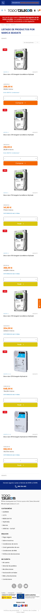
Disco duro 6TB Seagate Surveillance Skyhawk (18, 256)
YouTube (19, 593)
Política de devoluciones (11, 554)
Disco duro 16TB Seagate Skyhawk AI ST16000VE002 (20, 437)
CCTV (4, 515)
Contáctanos (7, 579)
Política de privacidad (11, 610)
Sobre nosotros (8, 541)
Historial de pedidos (10, 566)
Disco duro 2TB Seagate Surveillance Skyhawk (18, 135)
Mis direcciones (8, 569)
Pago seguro (7, 537)
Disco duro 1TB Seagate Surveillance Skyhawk (18, 195)
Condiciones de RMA (10, 551)
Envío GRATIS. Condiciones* (11, 92)
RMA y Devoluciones (9, 576)
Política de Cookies (30, 610)
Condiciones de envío (10, 544)
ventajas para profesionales (29, 2)
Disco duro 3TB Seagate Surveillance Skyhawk (18, 316)
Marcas (5, 525)
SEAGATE (35, 72)
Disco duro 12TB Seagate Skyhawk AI (15, 376)
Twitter (3, 593)
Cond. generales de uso (11, 547)
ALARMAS (6, 512)
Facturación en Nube (10, 573)
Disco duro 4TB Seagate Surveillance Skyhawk (18, 74)
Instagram (11, 593)
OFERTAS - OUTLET (9, 529)
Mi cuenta (6, 562)
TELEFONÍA (6, 522)
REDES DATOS (7, 519)
